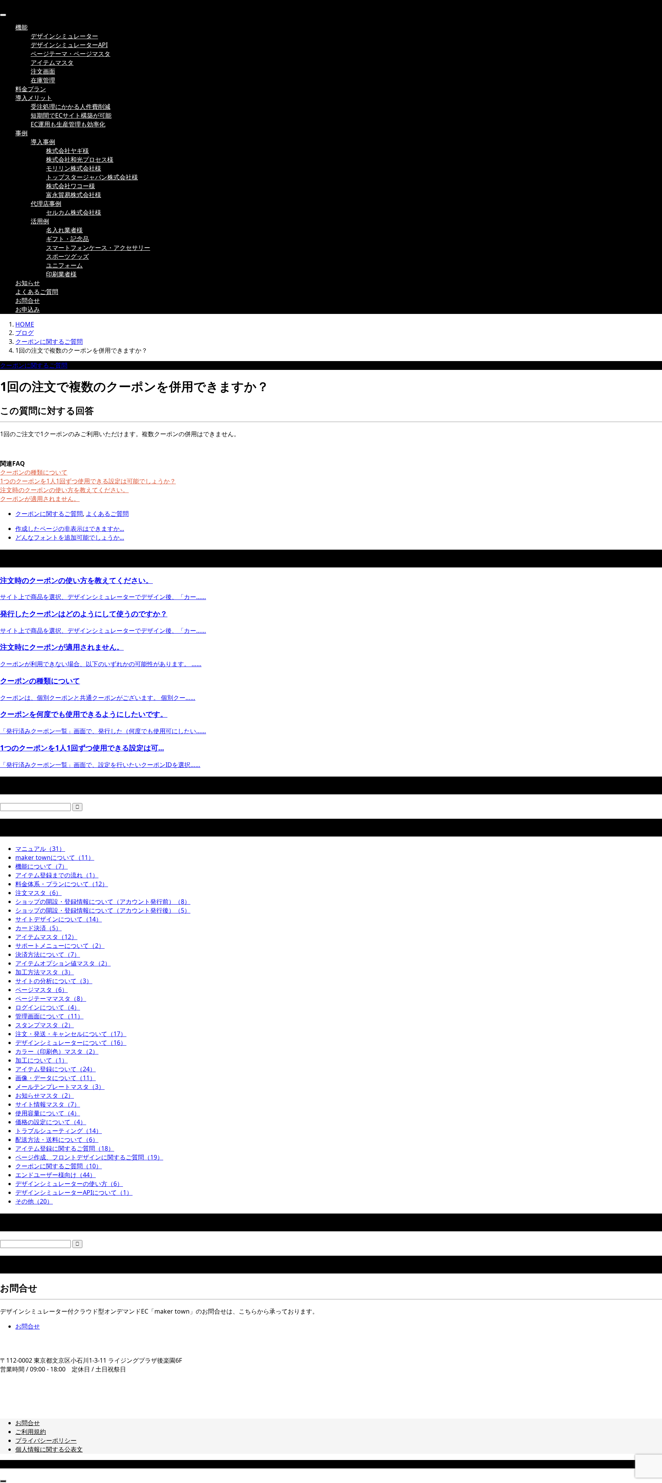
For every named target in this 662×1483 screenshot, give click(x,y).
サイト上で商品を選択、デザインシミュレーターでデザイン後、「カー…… (103, 597)
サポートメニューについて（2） (60, 945)
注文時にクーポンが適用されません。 (62, 647)
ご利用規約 (30, 1431)
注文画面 (43, 71)
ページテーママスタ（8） (50, 998)
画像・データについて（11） (55, 1078)
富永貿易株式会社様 (73, 195)
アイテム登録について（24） (55, 1069)
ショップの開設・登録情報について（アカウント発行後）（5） (102, 910)
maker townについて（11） (54, 857)
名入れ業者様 (64, 230)
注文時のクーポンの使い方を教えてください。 (64, 490)
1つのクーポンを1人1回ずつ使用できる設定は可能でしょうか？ (88, 481)
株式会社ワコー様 (70, 186)
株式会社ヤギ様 (67, 150)
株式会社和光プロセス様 (79, 159)
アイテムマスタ (52, 62)
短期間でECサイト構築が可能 (71, 115)
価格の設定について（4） (50, 1122)
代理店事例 (46, 203)
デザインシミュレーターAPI (69, 45)
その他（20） (34, 1201)
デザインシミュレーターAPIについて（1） (74, 1192)
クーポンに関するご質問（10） (58, 1166)
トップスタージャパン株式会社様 (92, 177)
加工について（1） (41, 1060)
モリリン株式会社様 (73, 168)
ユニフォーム (64, 265)
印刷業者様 (61, 274)
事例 (21, 133)
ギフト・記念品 (67, 239)
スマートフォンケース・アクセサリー (98, 247)
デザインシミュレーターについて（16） (70, 1042)
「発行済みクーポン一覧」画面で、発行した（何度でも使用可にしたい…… (103, 731)
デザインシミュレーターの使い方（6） (69, 1183)
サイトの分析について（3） (53, 981)
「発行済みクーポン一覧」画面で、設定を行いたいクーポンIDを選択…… (100, 764)
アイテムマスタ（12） (46, 937)
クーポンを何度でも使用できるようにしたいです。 (83, 714)
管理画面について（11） (49, 1016)
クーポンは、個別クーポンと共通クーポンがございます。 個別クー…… (97, 697)
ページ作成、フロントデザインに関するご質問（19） (89, 1157)
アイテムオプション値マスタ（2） (63, 963)
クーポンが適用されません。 (40, 498)
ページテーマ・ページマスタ (70, 53)
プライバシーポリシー (46, 1440)
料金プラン (30, 89)
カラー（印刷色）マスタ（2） (56, 1051)
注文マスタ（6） (38, 892)
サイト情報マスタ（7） (47, 1104)
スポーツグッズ (67, 256)
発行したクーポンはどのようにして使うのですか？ (83, 613)
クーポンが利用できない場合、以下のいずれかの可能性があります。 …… (101, 664)
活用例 (40, 221)
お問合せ (27, 300)
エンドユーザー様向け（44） (55, 1175)
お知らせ (27, 283)
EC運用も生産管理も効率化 (68, 124)
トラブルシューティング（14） (58, 1131)
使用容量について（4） (47, 1113)
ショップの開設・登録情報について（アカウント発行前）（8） (102, 901)
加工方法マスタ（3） (44, 972)
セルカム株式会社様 (73, 212)
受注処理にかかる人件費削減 (70, 106)
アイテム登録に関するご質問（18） (64, 1148)
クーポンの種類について (33, 472)
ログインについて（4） (47, 1007)
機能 (21, 27)
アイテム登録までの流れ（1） (56, 875)
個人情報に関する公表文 (49, 1449)
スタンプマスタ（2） (44, 1025)
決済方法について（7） (47, 954)
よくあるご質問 (36, 291)
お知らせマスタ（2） (44, 1095)
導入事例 (43, 142)
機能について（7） (41, 866)
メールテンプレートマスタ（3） (60, 1086)
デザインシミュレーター (64, 36)
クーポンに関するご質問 (33, 365)
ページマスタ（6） (41, 989)
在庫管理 (43, 80)
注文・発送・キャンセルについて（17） (70, 1034)
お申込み (27, 309)
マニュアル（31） (40, 848)
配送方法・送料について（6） (56, 1139)
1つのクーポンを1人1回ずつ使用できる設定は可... (82, 747)
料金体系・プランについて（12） (61, 884)
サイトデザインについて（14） (58, 919)
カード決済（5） (38, 928)
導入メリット (33, 98)
